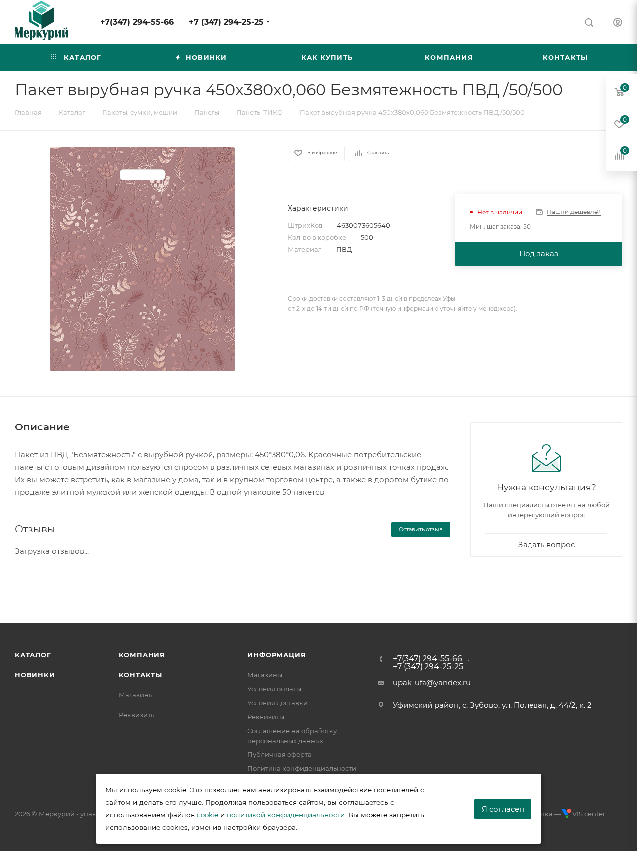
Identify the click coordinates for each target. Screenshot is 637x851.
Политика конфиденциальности (301, 768)
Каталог (33, 655)
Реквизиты (137, 715)
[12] (142, 259)
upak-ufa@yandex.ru (432, 682)
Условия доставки (277, 703)
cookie (207, 815)
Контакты (140, 675)
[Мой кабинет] (617, 23)
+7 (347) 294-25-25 (226, 22)
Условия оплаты (274, 689)
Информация (276, 655)
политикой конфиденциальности (286, 815)
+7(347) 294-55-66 (137, 22)
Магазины (136, 695)
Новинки (35, 675)
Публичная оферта (279, 754)
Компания (142, 655)
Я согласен (503, 809)
